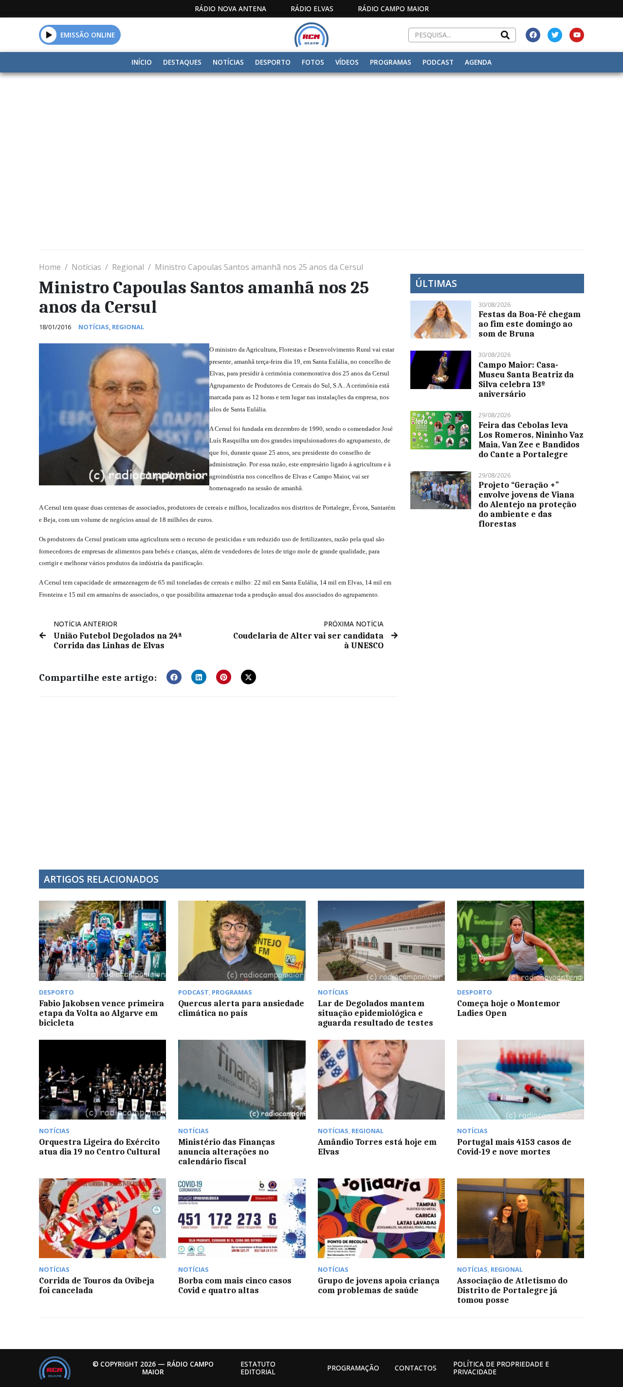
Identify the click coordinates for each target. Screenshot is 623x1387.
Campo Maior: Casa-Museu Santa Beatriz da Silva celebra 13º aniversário (526, 379)
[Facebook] (533, 35)
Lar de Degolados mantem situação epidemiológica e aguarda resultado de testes (375, 1013)
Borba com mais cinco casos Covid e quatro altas (235, 1285)
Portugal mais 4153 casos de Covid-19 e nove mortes (514, 1146)
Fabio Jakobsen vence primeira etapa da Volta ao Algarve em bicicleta (101, 1013)
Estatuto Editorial (257, 1367)
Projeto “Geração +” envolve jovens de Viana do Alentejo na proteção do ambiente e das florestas (527, 504)
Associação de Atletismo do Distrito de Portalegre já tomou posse (512, 1290)
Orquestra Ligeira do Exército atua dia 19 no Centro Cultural (99, 1146)
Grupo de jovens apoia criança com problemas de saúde (379, 1285)
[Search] (505, 35)
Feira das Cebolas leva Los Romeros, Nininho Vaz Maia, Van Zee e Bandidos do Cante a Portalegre (530, 439)
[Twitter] (555, 35)
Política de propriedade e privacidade (501, 1367)
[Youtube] (576, 35)
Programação (353, 1367)
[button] (49, 34)
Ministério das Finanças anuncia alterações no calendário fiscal (226, 1151)
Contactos (416, 1367)
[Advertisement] (311, 145)
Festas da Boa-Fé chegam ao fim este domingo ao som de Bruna (529, 323)
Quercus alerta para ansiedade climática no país (241, 1008)
